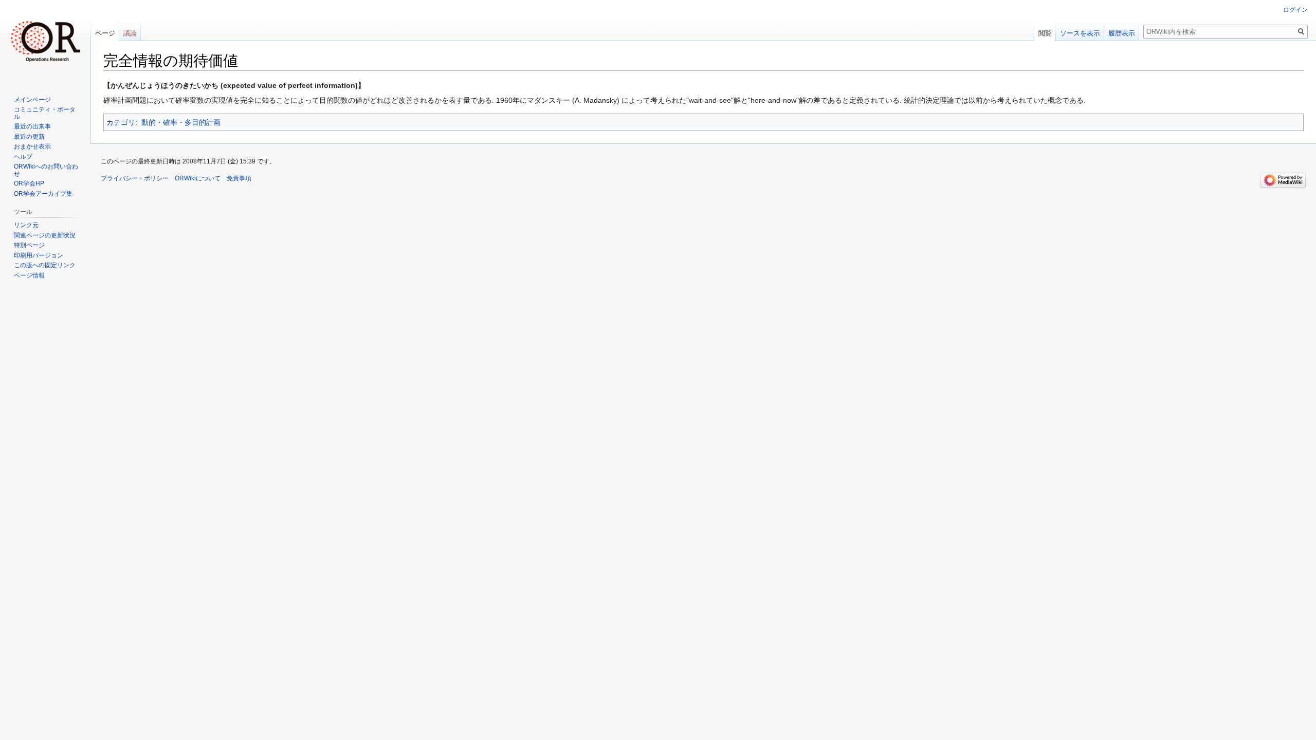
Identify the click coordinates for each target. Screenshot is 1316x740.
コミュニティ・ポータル (45, 113)
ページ (105, 33)
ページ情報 (29, 275)
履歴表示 (1121, 33)
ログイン (1295, 9)
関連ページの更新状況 (45, 235)
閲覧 (1045, 33)
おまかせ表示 (32, 146)
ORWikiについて (198, 178)
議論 (130, 33)
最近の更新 (29, 136)
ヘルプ (23, 156)
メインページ (32, 99)
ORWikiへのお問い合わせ (46, 170)
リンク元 (26, 225)
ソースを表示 (1080, 33)
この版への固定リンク (45, 265)
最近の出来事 (32, 126)
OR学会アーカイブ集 (43, 193)
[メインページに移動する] (45, 41)
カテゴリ (120, 122)
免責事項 (239, 178)
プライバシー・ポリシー (135, 178)
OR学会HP (29, 183)
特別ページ (29, 245)
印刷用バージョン (38, 255)
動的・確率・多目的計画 (181, 122)
